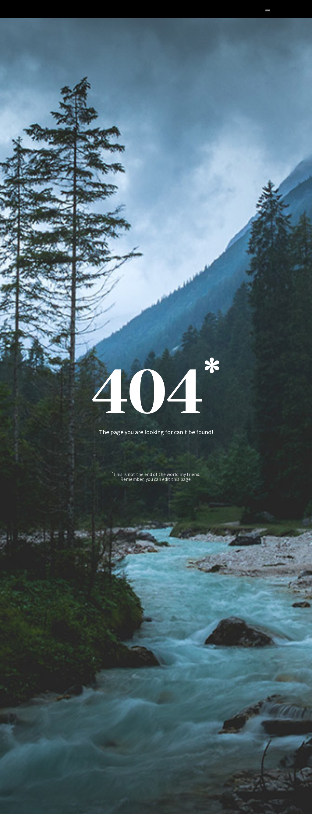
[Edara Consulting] (21, 10)
